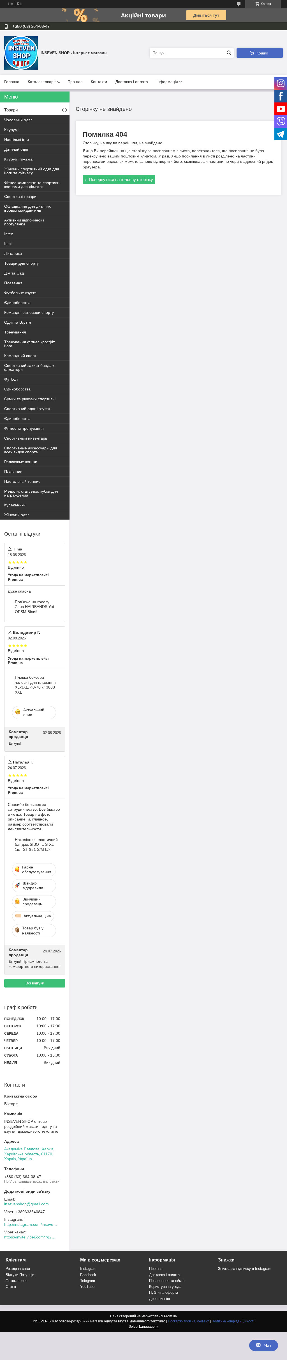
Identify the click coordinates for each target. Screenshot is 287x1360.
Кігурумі (11, 129)
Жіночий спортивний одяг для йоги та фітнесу (31, 171)
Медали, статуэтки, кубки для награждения (31, 493)
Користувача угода (165, 1286)
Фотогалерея (16, 1281)
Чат (267, 1345)
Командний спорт (20, 355)
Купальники (15, 505)
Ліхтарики (13, 253)
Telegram (87, 1281)
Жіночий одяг (16, 515)
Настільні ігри (16, 139)
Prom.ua (170, 1316)
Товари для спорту (21, 263)
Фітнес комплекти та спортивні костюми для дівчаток (32, 184)
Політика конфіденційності (233, 1321)
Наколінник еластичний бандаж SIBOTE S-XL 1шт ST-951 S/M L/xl (36, 844)
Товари (11, 110)
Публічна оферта (163, 1292)
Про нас (75, 81)
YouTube (87, 1286)
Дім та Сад (14, 273)
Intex (8, 234)
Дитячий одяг (16, 149)
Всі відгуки (35, 983)
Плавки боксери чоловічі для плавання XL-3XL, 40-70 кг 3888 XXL (35, 684)
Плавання (13, 283)
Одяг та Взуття (17, 322)
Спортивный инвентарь (25, 438)
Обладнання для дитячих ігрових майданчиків (27, 208)
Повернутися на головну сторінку (121, 179)
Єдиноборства (17, 302)
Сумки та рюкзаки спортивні (29, 399)
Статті (11, 1286)
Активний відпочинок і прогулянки (24, 222)
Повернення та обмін (166, 1281)
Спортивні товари (20, 196)
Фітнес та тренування (24, 428)
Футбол (11, 379)
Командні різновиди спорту (29, 312)
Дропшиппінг (159, 1299)
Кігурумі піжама (18, 159)
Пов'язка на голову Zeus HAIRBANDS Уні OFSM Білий (34, 607)
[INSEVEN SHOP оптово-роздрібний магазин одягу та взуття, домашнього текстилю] (21, 52)
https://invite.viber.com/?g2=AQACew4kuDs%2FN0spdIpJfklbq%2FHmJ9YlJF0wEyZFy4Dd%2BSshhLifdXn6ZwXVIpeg (30, 1237)
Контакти (99, 81)
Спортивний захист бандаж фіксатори (29, 367)
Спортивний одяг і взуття (27, 408)
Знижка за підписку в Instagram (244, 1269)
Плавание (13, 471)
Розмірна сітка (18, 1269)
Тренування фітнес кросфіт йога (29, 344)
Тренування (15, 332)
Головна (11, 81)
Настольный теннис (22, 481)
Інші (7, 243)
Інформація (167, 81)
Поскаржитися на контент (188, 1321)
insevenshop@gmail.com (26, 1204)
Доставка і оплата (131, 81)
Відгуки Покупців (20, 1275)
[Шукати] (229, 53)
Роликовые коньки (20, 462)
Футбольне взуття (20, 293)
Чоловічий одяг (18, 120)
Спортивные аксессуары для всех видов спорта (30, 450)
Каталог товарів (42, 81)
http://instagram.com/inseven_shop (30, 1224)
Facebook (88, 1275)
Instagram (88, 1269)
